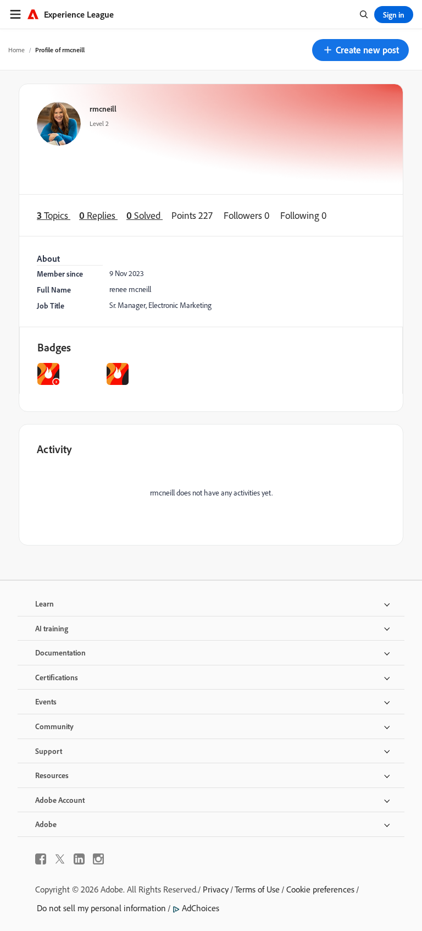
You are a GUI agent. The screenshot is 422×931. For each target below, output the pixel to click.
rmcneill (103, 108)
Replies (98, 215)
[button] (360, 50)
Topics (53, 215)
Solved (144, 215)
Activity (54, 449)
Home (16, 50)
